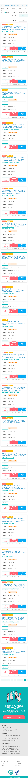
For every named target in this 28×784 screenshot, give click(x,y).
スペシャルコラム (6, 748)
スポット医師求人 (20, 5)
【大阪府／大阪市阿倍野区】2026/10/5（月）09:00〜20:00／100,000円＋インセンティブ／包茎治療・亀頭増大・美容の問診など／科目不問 (14, 28)
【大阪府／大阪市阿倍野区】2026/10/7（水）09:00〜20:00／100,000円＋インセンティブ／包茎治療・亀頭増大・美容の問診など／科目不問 (14, 487)
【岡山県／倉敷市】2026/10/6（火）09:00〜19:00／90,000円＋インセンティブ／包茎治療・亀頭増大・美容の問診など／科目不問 (14, 192)
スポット (23, 15)
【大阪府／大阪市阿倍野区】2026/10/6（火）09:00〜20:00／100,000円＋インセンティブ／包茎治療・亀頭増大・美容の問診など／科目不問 (14, 257)
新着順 (23, 20)
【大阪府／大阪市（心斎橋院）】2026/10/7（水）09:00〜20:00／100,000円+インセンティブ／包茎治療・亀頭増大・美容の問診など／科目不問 (14, 356)
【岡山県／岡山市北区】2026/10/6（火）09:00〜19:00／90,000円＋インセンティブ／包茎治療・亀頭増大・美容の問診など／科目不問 (14, 225)
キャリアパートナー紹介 (7, 738)
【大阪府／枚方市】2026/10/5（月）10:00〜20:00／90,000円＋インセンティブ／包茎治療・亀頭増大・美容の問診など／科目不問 (14, 61)
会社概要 (3, 758)
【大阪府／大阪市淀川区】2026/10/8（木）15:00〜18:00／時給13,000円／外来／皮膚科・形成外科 (14, 553)
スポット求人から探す (7, 730)
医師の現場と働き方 (15, 746)
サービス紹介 (5, 735)
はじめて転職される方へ (14, 735)
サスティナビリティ (18, 765)
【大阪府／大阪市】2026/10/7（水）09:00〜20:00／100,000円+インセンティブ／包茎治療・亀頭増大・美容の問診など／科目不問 (13, 389)
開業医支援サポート (6, 749)
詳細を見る (22, 48)
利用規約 (16, 758)
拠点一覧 (16, 738)
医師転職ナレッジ (6, 746)
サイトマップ (3, 763)
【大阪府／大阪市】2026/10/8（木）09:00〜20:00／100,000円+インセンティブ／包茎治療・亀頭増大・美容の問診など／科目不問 (13, 618)
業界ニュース (14, 748)
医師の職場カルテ (16, 751)
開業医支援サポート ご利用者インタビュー (11, 753)
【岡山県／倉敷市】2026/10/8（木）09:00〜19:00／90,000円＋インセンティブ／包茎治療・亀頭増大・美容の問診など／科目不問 (14, 651)
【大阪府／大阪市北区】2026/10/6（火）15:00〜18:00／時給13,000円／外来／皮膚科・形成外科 (14, 323)
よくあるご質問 (12, 740)
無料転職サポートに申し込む (14, 717)
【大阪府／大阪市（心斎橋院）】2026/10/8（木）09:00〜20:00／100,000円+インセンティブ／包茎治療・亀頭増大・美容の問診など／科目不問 (14, 586)
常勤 (5, 15)
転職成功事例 (5, 740)
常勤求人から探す (6, 727)
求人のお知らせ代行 (6, 751)
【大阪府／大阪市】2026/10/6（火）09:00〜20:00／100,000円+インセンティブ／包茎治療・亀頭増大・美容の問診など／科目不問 (13, 159)
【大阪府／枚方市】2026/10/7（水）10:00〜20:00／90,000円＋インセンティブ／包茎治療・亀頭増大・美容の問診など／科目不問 (14, 520)
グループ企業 (17, 763)
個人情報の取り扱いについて (6, 761)
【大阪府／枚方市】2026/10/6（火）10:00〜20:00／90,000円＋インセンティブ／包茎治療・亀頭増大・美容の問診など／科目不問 (14, 290)
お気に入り (6, 49)
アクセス (3, 765)
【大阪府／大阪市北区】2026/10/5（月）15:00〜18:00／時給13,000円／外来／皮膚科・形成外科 (14, 93)
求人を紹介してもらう (14, 49)
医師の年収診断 (15, 749)
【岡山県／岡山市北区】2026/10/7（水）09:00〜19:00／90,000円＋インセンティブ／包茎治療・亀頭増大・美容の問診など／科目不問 (14, 454)
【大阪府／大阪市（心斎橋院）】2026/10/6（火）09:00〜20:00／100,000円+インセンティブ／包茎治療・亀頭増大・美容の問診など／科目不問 (14, 126)
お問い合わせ (17, 761)
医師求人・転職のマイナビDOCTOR (8, 5)
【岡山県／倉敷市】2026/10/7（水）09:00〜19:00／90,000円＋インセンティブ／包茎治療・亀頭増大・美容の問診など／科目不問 (14, 422)
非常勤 (14, 15)
